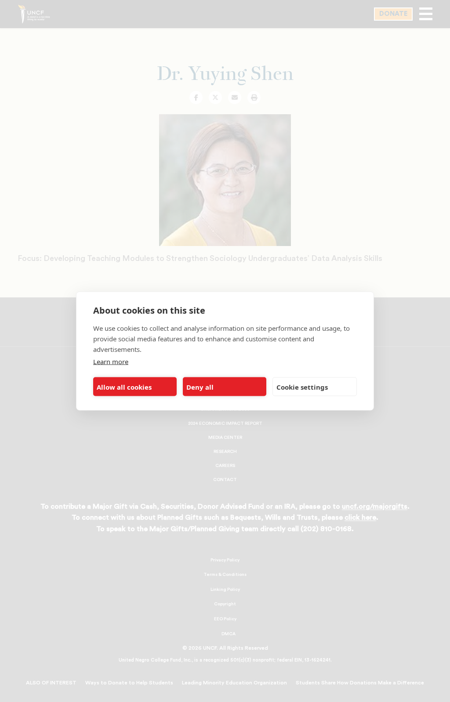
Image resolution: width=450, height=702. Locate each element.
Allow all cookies (124, 386)
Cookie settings (302, 386)
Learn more (110, 361)
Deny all (200, 386)
